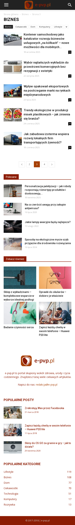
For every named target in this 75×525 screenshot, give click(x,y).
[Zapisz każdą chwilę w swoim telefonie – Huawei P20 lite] (55, 313)
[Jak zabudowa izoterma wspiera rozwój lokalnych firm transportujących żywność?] (13, 138)
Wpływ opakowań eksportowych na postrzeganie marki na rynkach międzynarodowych (47, 90)
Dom (33, 26)
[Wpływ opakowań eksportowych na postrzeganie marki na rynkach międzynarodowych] (13, 91)
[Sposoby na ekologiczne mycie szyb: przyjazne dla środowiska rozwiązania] (13, 244)
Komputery (44, 26)
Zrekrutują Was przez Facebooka (44, 408)
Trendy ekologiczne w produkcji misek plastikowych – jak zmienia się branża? (47, 114)
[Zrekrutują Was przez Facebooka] (13, 412)
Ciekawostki (21, 26)
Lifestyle (58, 26)
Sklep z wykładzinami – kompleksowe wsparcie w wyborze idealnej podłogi (19, 296)
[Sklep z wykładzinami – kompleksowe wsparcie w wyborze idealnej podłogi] (20, 278)
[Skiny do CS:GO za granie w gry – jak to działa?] (13, 447)
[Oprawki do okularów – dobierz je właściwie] (55, 278)
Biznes (25, 14)
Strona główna (11, 14)
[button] (70, 5)
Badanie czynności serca (19, 327)
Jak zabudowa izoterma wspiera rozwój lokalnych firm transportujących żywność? (46, 138)
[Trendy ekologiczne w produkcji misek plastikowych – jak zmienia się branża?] (13, 114)
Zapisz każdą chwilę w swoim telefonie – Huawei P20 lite (54, 331)
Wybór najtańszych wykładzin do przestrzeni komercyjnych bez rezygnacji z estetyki (46, 67)
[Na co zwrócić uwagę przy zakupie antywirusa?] (13, 209)
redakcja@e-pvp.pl (46, 384)
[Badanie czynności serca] (20, 313)
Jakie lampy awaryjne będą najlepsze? (48, 222)
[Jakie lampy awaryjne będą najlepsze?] (13, 226)
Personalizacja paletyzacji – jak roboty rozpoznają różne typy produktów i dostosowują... (48, 190)
